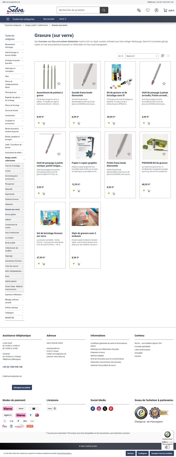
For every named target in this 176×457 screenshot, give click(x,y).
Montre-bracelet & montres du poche (12, 130)
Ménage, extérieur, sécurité (12, 301)
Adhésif (8, 219)
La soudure (9, 238)
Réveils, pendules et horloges (12, 138)
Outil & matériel (10, 281)
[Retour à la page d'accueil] (15, 10)
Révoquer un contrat (22, 387)
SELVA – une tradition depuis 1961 (148, 343)
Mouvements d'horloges (10, 46)
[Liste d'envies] (147, 10)
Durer (7, 276)
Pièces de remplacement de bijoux (11, 84)
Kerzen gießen (10, 214)
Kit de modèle (10, 243)
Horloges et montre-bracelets (12, 62)
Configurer (142, 453)
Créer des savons (11, 266)
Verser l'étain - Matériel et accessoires (13, 288)
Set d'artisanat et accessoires (11, 177)
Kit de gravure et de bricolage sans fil (117, 94)
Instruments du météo (13, 152)
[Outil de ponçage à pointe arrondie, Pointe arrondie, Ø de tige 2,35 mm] (155, 76)
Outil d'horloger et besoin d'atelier (11, 54)
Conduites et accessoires (10, 122)
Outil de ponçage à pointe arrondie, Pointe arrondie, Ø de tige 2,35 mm (155, 94)
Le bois (8, 171)
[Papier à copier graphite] (85, 147)
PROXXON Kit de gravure (154, 163)
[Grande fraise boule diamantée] (85, 76)
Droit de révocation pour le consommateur (107, 359)
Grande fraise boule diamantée (82, 94)
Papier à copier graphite (84, 163)
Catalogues (9, 313)
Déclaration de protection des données (106, 362)
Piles (7, 76)
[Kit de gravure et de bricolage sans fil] (120, 76)
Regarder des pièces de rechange (12, 98)
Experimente (9, 194)
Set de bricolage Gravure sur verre (49, 234)
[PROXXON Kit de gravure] (155, 147)
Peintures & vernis (12, 199)
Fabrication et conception (10, 70)
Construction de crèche (11, 226)
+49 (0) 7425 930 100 (164, 2)
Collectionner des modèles (11, 249)
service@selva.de (13, 2)
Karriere (138, 356)
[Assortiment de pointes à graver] (50, 76)
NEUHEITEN (9, 318)
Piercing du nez (10, 92)
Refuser (130, 453)
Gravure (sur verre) (12, 209)
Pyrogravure (9, 184)
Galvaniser (9, 204)
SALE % (62, 19)
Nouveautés (48, 19)
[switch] (167, 447)
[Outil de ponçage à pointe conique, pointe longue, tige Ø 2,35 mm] (50, 147)
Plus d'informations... (64, 453)
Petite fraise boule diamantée (116, 164)
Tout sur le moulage (12, 166)
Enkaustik (8, 189)
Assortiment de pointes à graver (50, 94)
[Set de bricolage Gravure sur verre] (50, 217)
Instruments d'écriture (13, 261)
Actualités (139, 353)
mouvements (10, 115)
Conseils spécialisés (142, 346)
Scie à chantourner (12, 232)
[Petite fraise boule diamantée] (120, 147)
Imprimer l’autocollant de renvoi (103, 365)
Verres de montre (11, 110)
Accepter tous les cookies (161, 453)
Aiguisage (8, 256)
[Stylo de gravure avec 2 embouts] (85, 217)
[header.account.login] (155, 10)
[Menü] (171, 431)
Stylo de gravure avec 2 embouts (84, 234)
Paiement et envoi (98, 352)
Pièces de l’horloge (12, 105)
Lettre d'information (142, 350)
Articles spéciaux (11, 307)
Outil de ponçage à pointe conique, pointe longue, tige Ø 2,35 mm (50, 164)
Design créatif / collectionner (11, 159)
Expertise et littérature (13, 294)
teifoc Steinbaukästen (13, 271)
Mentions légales (97, 356)
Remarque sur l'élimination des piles (105, 349)
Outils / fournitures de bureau (13, 146)
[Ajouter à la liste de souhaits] (58, 84)
